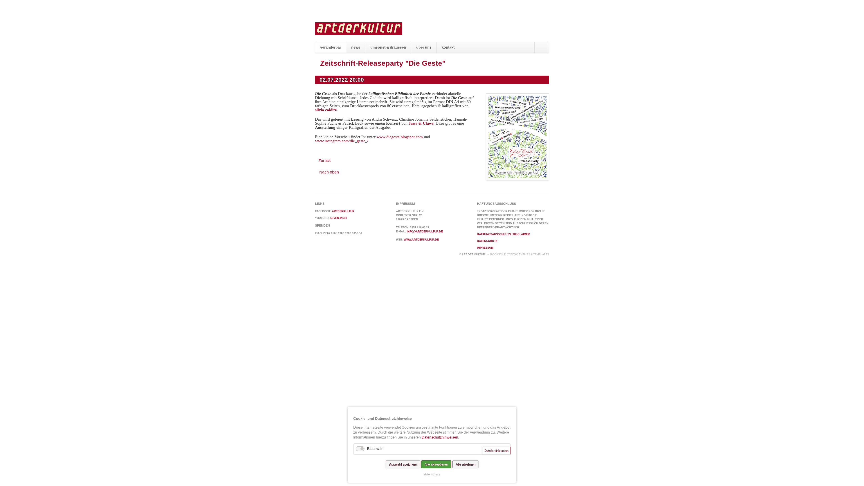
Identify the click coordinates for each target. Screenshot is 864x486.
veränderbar (330, 47)
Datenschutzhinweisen (440, 437)
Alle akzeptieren (436, 464)
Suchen (541, 47)
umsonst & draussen (388, 47)
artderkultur (343, 211)
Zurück (324, 160)
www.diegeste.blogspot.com (400, 137)
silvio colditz (326, 110)
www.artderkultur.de (421, 239)
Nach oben (329, 172)
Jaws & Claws (421, 123)
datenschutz (432, 474)
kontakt (448, 47)
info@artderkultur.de (425, 231)
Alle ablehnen (465, 464)
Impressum (485, 247)
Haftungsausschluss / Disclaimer (503, 234)
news (355, 47)
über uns (424, 47)
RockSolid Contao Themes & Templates (519, 254)
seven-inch (338, 218)
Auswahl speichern (403, 464)
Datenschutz (487, 241)
